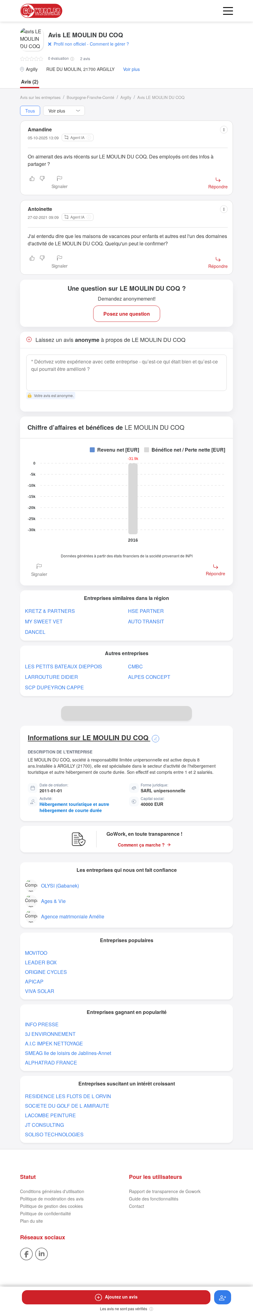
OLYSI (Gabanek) (60, 885)
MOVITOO (36, 953)
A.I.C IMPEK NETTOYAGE (54, 1043)
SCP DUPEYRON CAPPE (54, 687)
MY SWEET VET (44, 621)
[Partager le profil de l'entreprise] (184, 713)
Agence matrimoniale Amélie (72, 916)
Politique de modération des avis (52, 1199)
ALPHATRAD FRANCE (51, 1062)
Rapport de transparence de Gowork (165, 1191)
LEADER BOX (41, 962)
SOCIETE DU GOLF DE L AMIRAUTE (67, 1106)
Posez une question (126, 313)
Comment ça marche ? (141, 845)
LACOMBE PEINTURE (50, 1115)
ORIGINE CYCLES (46, 972)
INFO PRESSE (42, 1024)
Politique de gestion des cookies (51, 1206)
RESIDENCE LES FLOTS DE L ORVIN (68, 1096)
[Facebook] (26, 1253)
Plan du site (31, 1221)
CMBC (135, 666)
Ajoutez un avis (121, 1297)
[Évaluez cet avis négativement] (42, 183)
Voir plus (131, 69)
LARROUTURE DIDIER (51, 677)
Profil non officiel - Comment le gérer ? (91, 44)
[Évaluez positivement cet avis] (32, 183)
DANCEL (35, 632)
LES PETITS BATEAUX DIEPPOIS (63, 666)
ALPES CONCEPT (149, 677)
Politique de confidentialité (45, 1213)
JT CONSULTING (44, 1125)
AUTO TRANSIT (146, 621)
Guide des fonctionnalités (153, 1199)
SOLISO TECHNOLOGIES (54, 1134)
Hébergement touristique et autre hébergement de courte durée (74, 807)
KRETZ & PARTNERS (50, 611)
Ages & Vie (53, 901)
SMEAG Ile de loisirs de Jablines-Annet (68, 1053)
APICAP (34, 981)
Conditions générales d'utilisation (52, 1191)
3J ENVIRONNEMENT (50, 1034)
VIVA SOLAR (39, 991)
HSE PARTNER (146, 611)
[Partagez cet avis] (224, 129)
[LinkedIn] (41, 1253)
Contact (136, 1206)
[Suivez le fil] (222, 1297)
